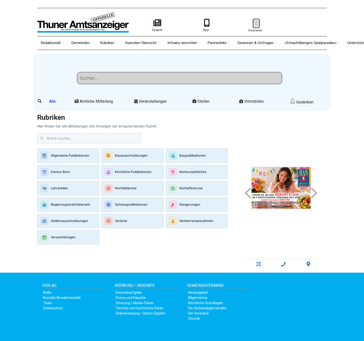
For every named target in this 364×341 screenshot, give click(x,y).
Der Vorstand (198, 313)
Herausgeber (198, 292)
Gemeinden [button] (80, 43)
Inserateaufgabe (129, 292)
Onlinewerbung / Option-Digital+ (141, 313)
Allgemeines (198, 298)
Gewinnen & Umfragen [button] (255, 43)
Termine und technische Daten (139, 308)
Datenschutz (53, 308)
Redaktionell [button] (50, 43)
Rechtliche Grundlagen (205, 303)
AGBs (47, 292)
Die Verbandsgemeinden (207, 308)
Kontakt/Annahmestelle (62, 298)
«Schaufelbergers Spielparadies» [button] (311, 43)
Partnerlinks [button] (217, 43)
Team (47, 303)
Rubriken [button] (107, 43)
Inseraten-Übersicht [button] (140, 43)
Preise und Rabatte (131, 298)
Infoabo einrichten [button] (182, 43)
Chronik (194, 318)
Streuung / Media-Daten (135, 303)
